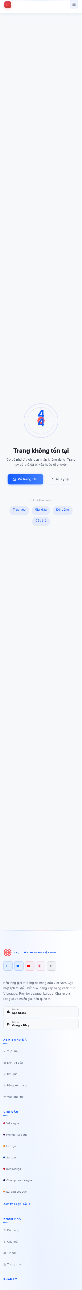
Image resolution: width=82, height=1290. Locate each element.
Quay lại (62, 479)
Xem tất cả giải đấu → (16, 1203)
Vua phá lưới (15, 1096)
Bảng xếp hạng (17, 1085)
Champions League (19, 1180)
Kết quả (12, 1074)
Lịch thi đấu (15, 1062)
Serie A (11, 1157)
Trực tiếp (19, 509)
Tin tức (12, 1253)
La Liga (11, 1146)
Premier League (17, 1134)
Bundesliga (13, 1168)
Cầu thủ (41, 520)
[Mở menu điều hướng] (74, 4)
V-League (12, 1123)
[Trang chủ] (7, 4)
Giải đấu (41, 509)
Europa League (16, 1191)
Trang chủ (14, 1264)
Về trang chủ (28, 479)
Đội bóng (62, 509)
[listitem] (8, 966)
